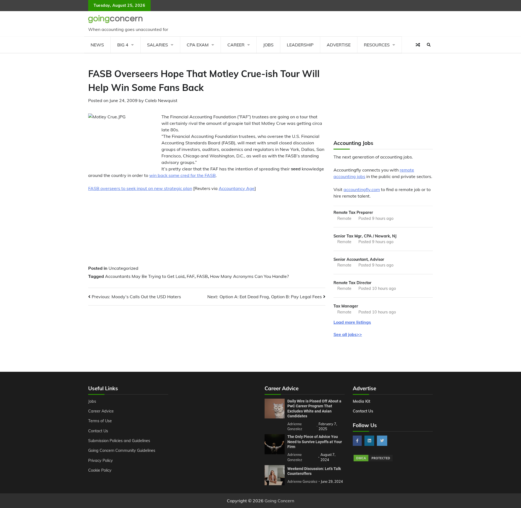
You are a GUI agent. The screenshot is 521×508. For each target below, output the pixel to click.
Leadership (300, 44)
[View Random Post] (418, 45)
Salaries (157, 44)
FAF (191, 276)
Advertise (339, 44)
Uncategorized (123, 268)
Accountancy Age (237, 188)
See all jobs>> (347, 334)
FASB (202, 276)
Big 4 (122, 44)
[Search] (429, 45)
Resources (377, 44)
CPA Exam (198, 44)
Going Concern (279, 500)
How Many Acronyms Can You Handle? (249, 276)
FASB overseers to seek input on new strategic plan (140, 188)
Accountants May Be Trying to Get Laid (145, 276)
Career (235, 44)
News (97, 44)
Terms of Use (100, 420)
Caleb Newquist (161, 100)
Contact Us (98, 430)
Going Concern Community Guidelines (121, 450)
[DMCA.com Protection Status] (373, 460)
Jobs (268, 44)
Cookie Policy (100, 470)
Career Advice (101, 411)
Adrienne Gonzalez (302, 481)
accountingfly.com (362, 189)
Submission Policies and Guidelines (119, 440)
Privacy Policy (100, 460)
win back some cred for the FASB (182, 175)
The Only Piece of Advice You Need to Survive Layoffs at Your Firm (314, 441)
